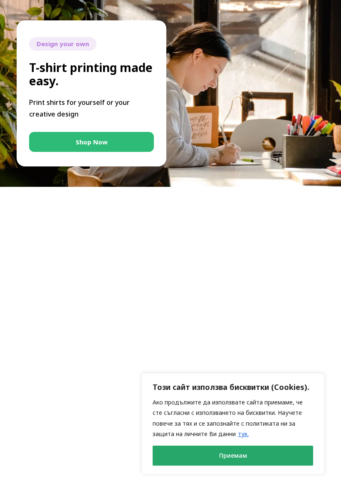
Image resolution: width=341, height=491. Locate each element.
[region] (232, 423)
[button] (91, 142)
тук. (243, 434)
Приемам (233, 455)
